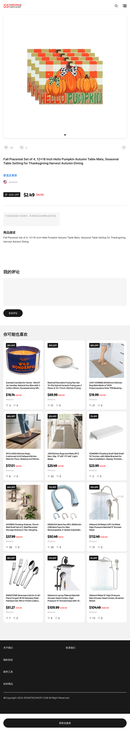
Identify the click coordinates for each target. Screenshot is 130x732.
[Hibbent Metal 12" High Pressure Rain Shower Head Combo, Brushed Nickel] (106, 573)
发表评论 (13, 313)
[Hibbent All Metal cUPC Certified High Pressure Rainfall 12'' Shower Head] (106, 502)
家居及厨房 (10, 175)
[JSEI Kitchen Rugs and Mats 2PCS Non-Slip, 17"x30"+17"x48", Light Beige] (65, 431)
